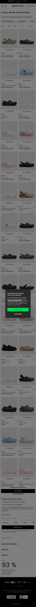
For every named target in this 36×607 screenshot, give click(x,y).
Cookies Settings (18, 314)
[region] (18, 303)
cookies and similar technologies (14, 300)
